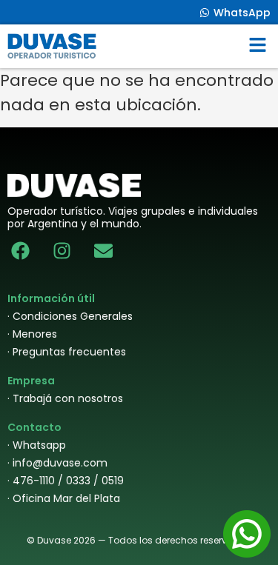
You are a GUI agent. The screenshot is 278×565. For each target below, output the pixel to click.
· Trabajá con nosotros (65, 398)
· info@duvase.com (57, 462)
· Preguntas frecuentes (66, 351)
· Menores (32, 334)
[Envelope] (103, 251)
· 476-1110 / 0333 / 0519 (65, 480)
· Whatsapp (36, 445)
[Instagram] (62, 251)
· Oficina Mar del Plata (63, 498)
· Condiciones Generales (70, 316)
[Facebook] (20, 251)
